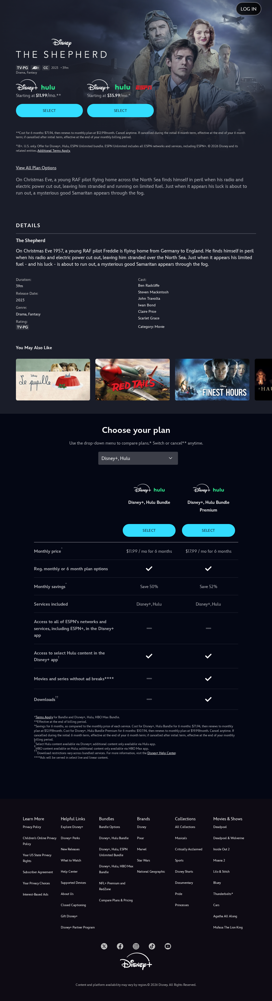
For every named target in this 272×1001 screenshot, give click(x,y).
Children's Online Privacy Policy (39, 841)
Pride (178, 894)
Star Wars (143, 860)
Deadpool (220, 827)
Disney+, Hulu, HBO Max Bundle (116, 869)
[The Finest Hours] (212, 379)
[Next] (263, 378)
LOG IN (249, 9)
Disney (141, 827)
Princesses (182, 905)
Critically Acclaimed (188, 849)
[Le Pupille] (53, 379)
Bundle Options (109, 827)
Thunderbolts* (223, 894)
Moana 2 (219, 860)
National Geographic (151, 871)
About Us (67, 894)
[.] (104, 946)
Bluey (217, 883)
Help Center (69, 871)
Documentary (184, 883)
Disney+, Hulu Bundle (114, 838)
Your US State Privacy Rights (37, 858)
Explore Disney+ (72, 827)
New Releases (70, 849)
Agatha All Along (225, 916)
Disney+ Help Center (161, 753)
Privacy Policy (32, 827)
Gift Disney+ (69, 916)
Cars (216, 905)
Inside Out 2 (221, 849)
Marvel (142, 849)
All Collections (185, 827)
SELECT (49, 110)
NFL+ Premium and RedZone (112, 886)
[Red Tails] (132, 379)
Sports (179, 860)
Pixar (140, 838)
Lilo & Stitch (221, 871)
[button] (79, 819)
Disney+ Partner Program (78, 927)
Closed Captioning (73, 905)
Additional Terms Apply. (53, 151)
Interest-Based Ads (35, 894)
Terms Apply (44, 717)
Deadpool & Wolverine (228, 838)
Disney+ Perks (70, 838)
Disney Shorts (184, 871)
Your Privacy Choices (36, 883)
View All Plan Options (36, 167)
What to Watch (71, 860)
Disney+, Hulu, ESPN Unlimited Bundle (113, 852)
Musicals (181, 838)
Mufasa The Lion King (228, 927)
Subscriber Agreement (38, 872)
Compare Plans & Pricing (116, 900)
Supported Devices (73, 883)
